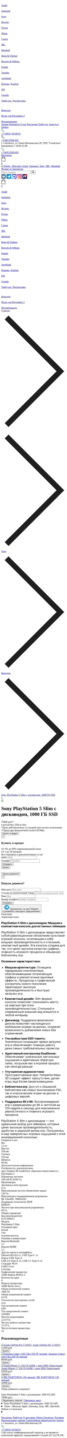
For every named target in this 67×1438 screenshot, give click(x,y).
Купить (5, 867)
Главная (5, 310)
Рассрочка (32, 124)
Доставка (59, 1417)
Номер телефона (10, 899)
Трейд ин (43, 124)
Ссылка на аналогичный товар (17, 893)
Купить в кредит (10, 833)
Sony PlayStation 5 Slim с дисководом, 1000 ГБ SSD (28, 795)
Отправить (7, 864)
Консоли (5, 673)
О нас (23, 124)
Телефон (5, 860)
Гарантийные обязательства (41, 1420)
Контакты (14, 124)
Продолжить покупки (12, 1400)
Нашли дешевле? (10, 874)
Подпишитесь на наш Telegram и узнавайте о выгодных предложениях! (21, 910)
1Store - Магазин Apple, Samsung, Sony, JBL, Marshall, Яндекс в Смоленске (30, 1407)
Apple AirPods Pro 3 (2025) (46, 1345)
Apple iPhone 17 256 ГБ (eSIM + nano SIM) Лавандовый (30, 1368)
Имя (3, 896)
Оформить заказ (32, 1400)
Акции (5, 124)
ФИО (4, 857)
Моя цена (6, 889)
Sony (3, 551)
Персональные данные (13, 1420)
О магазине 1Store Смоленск (38, 1417)
